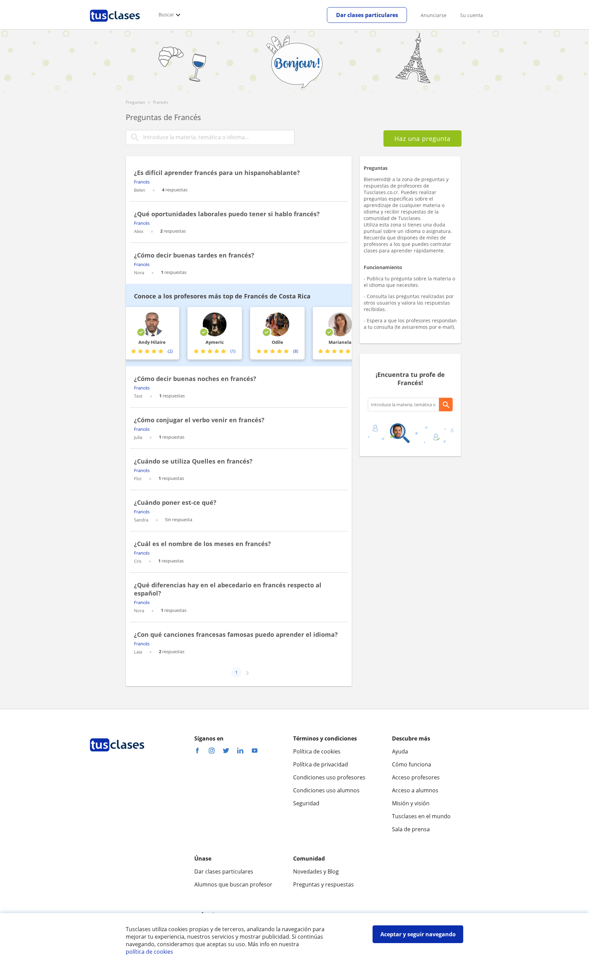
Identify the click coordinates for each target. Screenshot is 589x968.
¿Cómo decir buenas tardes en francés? (194, 255)
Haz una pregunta (422, 138)
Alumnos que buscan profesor (233, 884)
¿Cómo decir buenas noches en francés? (195, 379)
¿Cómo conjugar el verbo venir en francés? (199, 420)
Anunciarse (434, 15)
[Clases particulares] (115, 24)
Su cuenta (471, 15)
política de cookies (149, 951)
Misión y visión (410, 803)
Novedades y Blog (316, 871)
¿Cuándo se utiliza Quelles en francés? (193, 461)
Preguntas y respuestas (323, 884)
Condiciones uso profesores (329, 777)
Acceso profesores (416, 777)
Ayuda (400, 751)
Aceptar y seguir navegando (418, 934)
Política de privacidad (320, 764)
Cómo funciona (411, 764)
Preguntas (135, 102)
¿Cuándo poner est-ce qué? (175, 502)
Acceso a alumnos (415, 790)
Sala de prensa (411, 829)
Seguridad (306, 803)
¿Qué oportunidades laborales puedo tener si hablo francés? (227, 214)
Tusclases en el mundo (421, 816)
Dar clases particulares (367, 15)
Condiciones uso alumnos (326, 790)
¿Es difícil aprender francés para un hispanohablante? (217, 172)
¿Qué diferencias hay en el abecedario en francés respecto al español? (227, 589)
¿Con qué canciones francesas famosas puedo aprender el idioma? (236, 634)
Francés (142, 182)
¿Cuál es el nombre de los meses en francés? (202, 544)
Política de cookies (317, 751)
